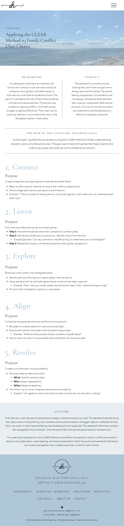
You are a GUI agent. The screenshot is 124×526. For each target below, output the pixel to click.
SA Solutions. (92, 520)
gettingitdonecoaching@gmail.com (62, 510)
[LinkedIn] (62, 507)
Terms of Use (62, 514)
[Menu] (114, 5)
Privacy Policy (49, 514)
